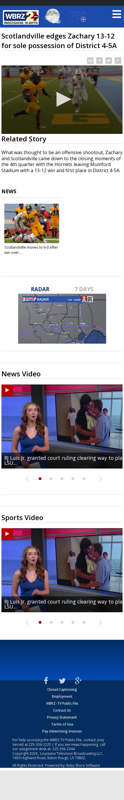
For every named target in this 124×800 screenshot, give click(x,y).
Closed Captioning (62, 689)
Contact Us (62, 710)
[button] (62, 99)
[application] (62, 99)
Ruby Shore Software (83, 765)
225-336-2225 (40, 744)
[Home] (21, 17)
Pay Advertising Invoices (62, 731)
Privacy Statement (62, 717)
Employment (62, 696)
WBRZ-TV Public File (62, 703)
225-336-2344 (63, 748)
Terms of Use (62, 724)
